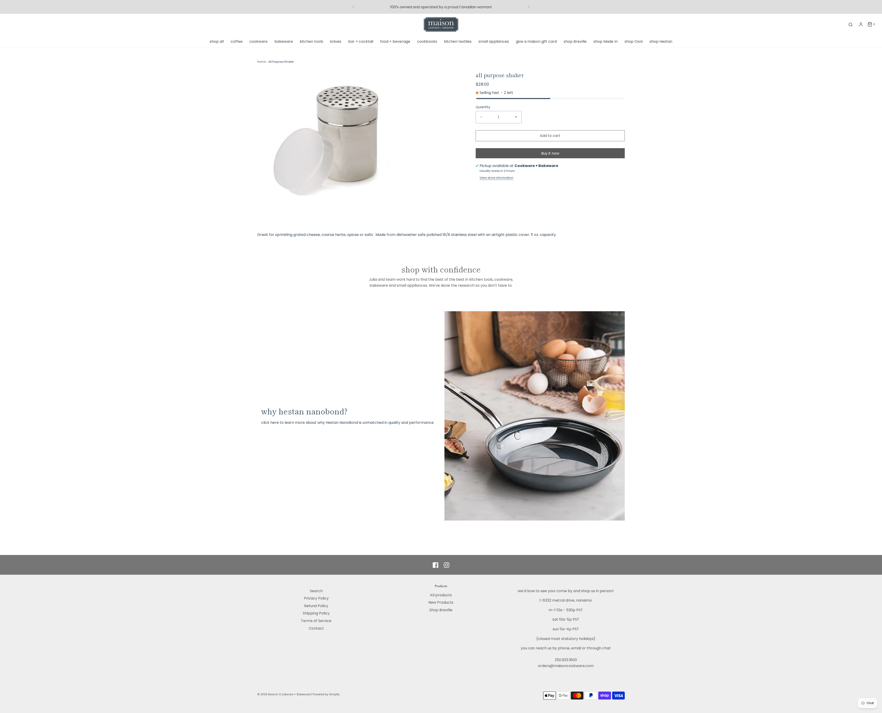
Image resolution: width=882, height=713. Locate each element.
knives (335, 41)
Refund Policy (316, 605)
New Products (440, 602)
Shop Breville (440, 610)
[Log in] (861, 24)
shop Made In (606, 41)
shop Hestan (661, 41)
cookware (258, 41)
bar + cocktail (360, 41)
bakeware (283, 41)
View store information (496, 178)
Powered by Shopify (326, 694)
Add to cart (550, 135)
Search (316, 591)
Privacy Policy (316, 598)
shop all (217, 41)
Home (261, 62)
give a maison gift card (536, 41)
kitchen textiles (458, 41)
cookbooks (427, 41)
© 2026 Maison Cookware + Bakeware (284, 694)
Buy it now (550, 153)
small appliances (493, 41)
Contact (316, 628)
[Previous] (353, 7)
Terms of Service (316, 620)
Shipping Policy (316, 613)
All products (441, 595)
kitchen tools (311, 41)
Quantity (483, 107)
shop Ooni (634, 41)
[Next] (529, 7)
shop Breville (575, 41)
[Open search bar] (850, 24)
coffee (237, 41)
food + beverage (395, 41)
